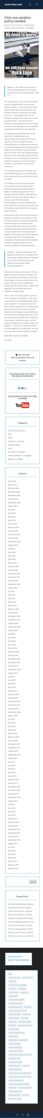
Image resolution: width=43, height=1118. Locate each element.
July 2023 (11, 509)
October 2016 (13, 794)
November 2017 (14, 748)
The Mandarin (15, 1091)
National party (15, 1047)
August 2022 (13, 545)
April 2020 (12, 645)
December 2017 (14, 744)
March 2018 (12, 733)
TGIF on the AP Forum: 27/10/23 (20, 925)
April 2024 (12, 481)
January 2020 (13, 655)
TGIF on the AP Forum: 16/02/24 (20, 915)
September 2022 (14, 541)
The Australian (25, 1088)
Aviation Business (16, 1000)
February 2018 (13, 737)
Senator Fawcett (16, 1080)
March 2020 (12, 648)
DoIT (25, 1018)
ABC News (27, 978)
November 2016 (14, 790)
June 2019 (12, 680)
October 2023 (13, 499)
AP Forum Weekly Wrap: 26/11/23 (20, 922)
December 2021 (14, 573)
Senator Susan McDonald (19, 1084)
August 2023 (13, 506)
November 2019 (14, 662)
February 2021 (13, 609)
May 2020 (11, 641)
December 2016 (14, 787)
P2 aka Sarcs (14, 1058)
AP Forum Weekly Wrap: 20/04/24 (20, 904)
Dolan (12, 1022)
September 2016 (14, 797)
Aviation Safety (13, 445)
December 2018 (14, 701)
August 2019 (13, 673)
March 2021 (12, 605)
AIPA (12, 981)
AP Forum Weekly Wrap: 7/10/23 (20, 929)
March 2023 (12, 524)
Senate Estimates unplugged (20, 1073)
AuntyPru (13, 992)
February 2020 (13, 652)
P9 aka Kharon (15, 1062)
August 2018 (13, 715)
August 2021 (13, 588)
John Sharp (14, 1029)
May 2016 (11, 811)
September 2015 (14, 840)
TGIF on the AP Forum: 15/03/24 (20, 911)
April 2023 (12, 520)
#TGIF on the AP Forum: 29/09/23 (20, 932)
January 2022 (13, 570)
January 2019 (13, 698)
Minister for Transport (16, 452)
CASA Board (14, 1014)
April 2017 (12, 772)
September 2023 (14, 502)
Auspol (24, 992)
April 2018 (12, 730)
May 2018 (11, 726)
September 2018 (14, 712)
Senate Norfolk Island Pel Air (20, 1077)
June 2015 (12, 851)
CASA (10, 448)
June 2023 (12, 513)
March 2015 (12, 861)
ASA (9, 434)
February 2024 (13, 488)
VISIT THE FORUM (18, 960)
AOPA (12, 989)
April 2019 (12, 687)
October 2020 (13, 623)
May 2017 (11, 769)
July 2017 (11, 762)
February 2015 (13, 865)
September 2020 (14, 627)
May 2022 (11, 556)
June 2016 (12, 808)
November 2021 (14, 577)
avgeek (13, 996)
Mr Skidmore (14, 1044)
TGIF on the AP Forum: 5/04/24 (19, 908)
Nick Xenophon (15, 1051)
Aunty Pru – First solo (16, 441)
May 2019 (11, 684)
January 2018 (13, 740)
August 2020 (13, 630)
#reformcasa (14, 978)
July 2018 (11, 719)
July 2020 (11, 634)
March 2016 (12, 819)
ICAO (12, 1025)
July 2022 (11, 549)
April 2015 (12, 858)
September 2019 (14, 669)
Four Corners (25, 1022)
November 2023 (14, 495)
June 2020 (12, 637)
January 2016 (13, 826)
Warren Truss (15, 1099)
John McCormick (25, 1025)
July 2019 (11, 677)
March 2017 (12, 776)
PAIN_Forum (14, 1066)
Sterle (12, 1088)
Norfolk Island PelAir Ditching (20, 1055)
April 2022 (12, 559)
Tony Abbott (14, 1095)
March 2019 (12, 691)
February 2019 (13, 694)
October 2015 (13, 836)
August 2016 (13, 801)
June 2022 (12, 552)
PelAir (26, 1066)
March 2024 (12, 485)
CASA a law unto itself (17, 1011)
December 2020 (14, 616)
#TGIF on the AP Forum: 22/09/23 (20, 936)
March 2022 (12, 563)
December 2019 (14, 659)
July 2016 (11, 804)
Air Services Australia (17, 985)
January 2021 (13, 612)
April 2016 (12, 815)
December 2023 (14, 492)
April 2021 (12, 602)
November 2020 (14, 620)
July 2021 (11, 591)
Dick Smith (14, 1018)
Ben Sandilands (15, 1003)
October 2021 (13, 581)
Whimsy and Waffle (15, 459)
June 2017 (12, 765)
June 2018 (12, 723)
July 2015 (11, 847)
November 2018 (14, 705)
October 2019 (13, 666)
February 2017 (13, 780)
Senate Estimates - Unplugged (22, 28)
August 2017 (13, 758)
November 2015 (14, 833)
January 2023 (13, 531)
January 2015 (13, 868)
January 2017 (13, 783)
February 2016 (13, 822)
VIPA (26, 1095)
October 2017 (13, 751)
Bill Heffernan (15, 1007)
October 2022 (13, 538)
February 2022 (13, 566)
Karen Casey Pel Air (16, 1033)
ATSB (10, 438)
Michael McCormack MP (18, 1040)
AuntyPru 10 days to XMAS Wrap (20, 918)
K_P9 (8, 25)
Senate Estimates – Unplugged (19, 455)
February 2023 (13, 527)
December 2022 (14, 534)
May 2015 (11, 854)
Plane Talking (15, 1069)
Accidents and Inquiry (16, 430)
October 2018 (13, 708)
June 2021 (12, 595)
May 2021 (11, 598)
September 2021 (14, 584)
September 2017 (14, 755)
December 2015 (14, 829)
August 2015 (13, 843)
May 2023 (11, 517)
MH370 (13, 1036)
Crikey (26, 1014)
